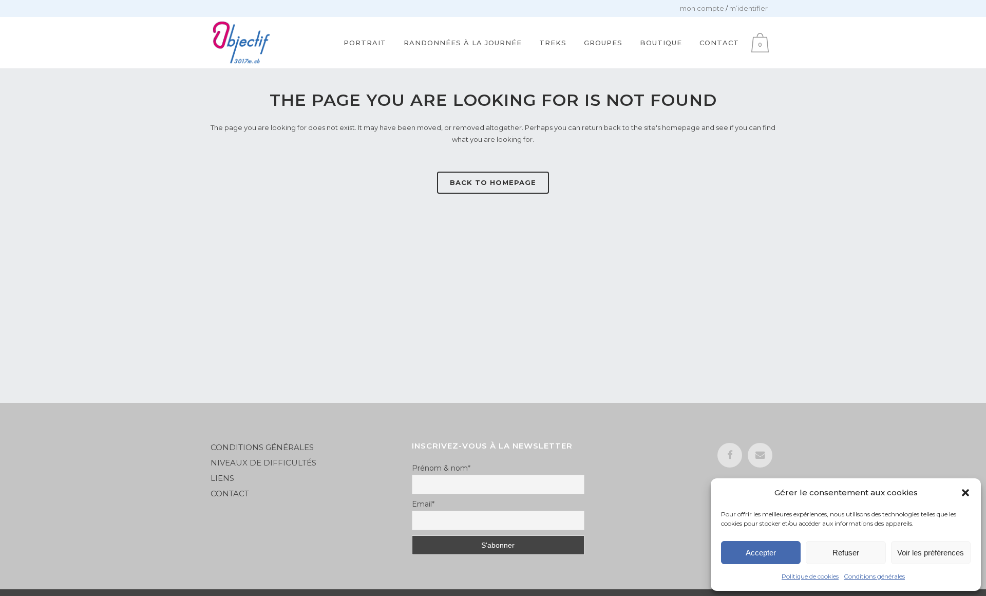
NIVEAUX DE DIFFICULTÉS (263, 463)
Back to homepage (493, 182)
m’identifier (748, 8)
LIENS (223, 478)
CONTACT (230, 493)
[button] (965, 493)
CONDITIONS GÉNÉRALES (262, 447)
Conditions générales (874, 576)
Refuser (845, 552)
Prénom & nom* (441, 468)
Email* (423, 504)
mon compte (702, 8)
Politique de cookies (810, 576)
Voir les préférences (930, 552)
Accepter (761, 552)
